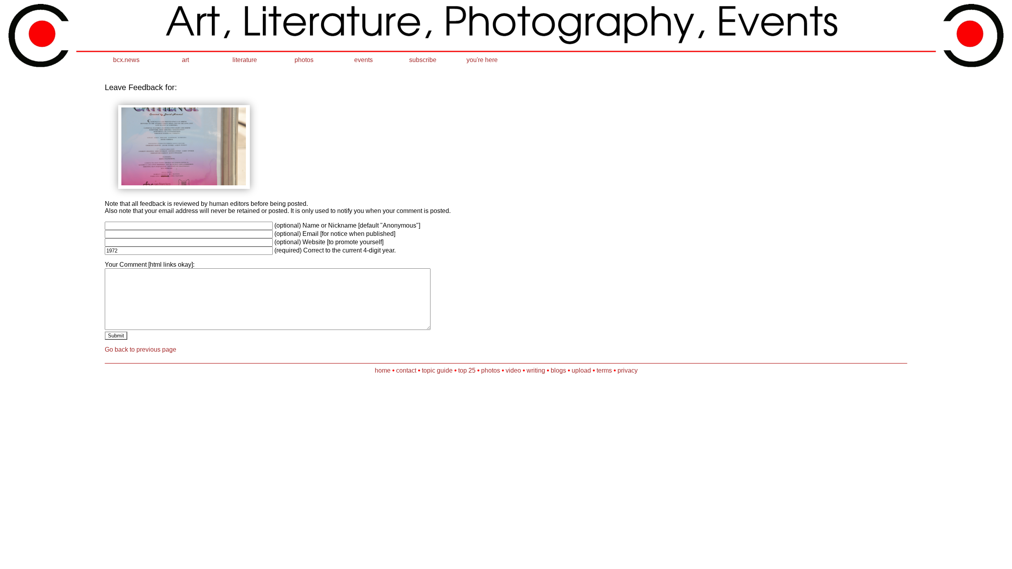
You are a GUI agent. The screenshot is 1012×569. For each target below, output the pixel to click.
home (383, 370)
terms (604, 370)
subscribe (422, 60)
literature (244, 60)
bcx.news (126, 60)
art (185, 60)
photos (304, 60)
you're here (482, 60)
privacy (627, 370)
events (363, 60)
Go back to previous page (140, 349)
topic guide (437, 370)
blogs (558, 370)
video (513, 370)
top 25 (467, 370)
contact (406, 370)
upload (581, 370)
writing (536, 370)
